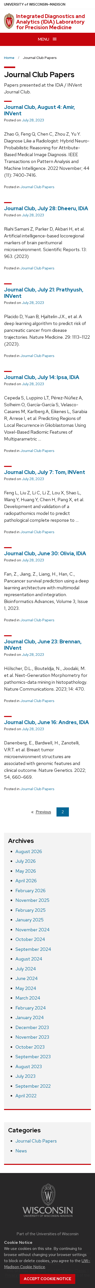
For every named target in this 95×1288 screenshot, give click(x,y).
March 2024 (27, 998)
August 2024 (28, 959)
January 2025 (29, 920)
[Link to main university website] (47, 1217)
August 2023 (28, 1066)
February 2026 (30, 890)
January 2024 (29, 1017)
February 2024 (30, 1008)
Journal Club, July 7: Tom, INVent (44, 472)
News (21, 1151)
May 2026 (25, 871)
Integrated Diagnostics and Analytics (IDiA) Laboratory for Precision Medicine (50, 22)
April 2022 (25, 1096)
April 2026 (26, 881)
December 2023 (32, 1027)
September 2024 (33, 949)
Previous (46, 811)
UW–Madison (34, 4)
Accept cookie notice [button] (47, 1278)
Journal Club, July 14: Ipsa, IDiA (41, 377)
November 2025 (32, 900)
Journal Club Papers (37, 186)
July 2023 (25, 1076)
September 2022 (33, 1086)
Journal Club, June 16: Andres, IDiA (46, 722)
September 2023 (33, 1056)
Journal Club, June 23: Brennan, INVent (43, 644)
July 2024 (25, 969)
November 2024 (32, 930)
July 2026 (25, 861)
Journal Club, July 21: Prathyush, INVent (43, 292)
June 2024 (26, 978)
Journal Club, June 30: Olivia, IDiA (45, 553)
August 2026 (28, 851)
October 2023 (30, 1047)
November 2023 (32, 1037)
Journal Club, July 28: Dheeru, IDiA (46, 208)
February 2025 (30, 910)
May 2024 (25, 988)
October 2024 (30, 939)
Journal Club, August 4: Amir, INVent (39, 110)
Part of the (48, 1233)
